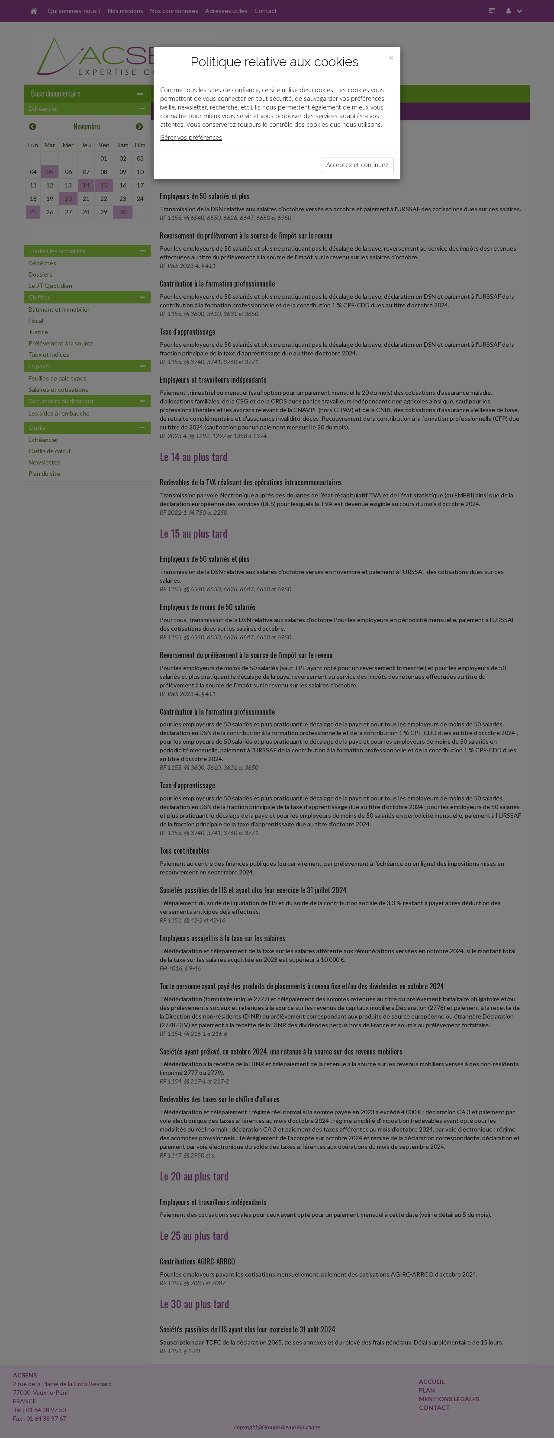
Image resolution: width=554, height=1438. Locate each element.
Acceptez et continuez (357, 165)
